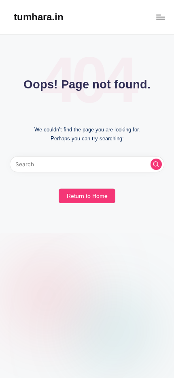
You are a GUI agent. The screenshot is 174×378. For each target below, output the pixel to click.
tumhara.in (39, 16)
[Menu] (160, 17)
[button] (156, 164)
